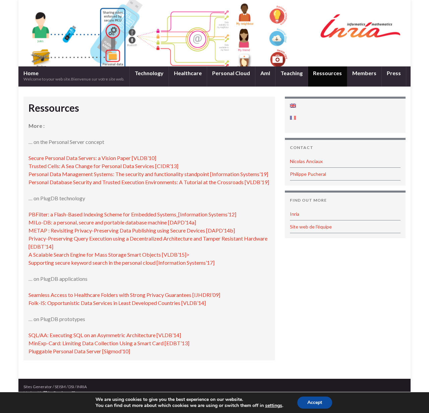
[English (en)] (293, 106)
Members (364, 73)
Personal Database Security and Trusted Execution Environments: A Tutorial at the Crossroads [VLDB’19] (148, 182)
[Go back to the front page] (214, 33)
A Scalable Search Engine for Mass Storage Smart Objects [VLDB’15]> (108, 254)
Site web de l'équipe (311, 226)
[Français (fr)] (293, 118)
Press (394, 73)
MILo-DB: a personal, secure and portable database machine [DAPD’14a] (112, 222)
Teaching (292, 73)
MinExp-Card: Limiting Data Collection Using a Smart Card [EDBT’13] (108, 343)
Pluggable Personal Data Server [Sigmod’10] (79, 351)
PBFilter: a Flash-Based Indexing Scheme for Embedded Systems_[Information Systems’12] (132, 214)
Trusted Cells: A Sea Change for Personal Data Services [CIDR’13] (103, 166)
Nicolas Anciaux (306, 161)
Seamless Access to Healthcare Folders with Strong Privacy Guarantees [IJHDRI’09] (124, 295)
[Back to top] (414, 398)
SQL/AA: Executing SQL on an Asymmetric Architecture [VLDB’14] (104, 335)
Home (73, 76)
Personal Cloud (231, 73)
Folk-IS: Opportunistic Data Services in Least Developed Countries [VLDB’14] (117, 303)
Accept (314, 402)
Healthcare (188, 73)
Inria (294, 214)
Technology (149, 73)
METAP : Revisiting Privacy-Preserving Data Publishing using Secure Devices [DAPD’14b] (131, 230)
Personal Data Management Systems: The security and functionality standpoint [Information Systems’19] (148, 174)
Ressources (327, 73)
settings (273, 406)
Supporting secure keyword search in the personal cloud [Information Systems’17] (121, 262)
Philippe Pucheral (308, 174)
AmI (265, 73)
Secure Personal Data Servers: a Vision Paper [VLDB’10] (92, 158)
